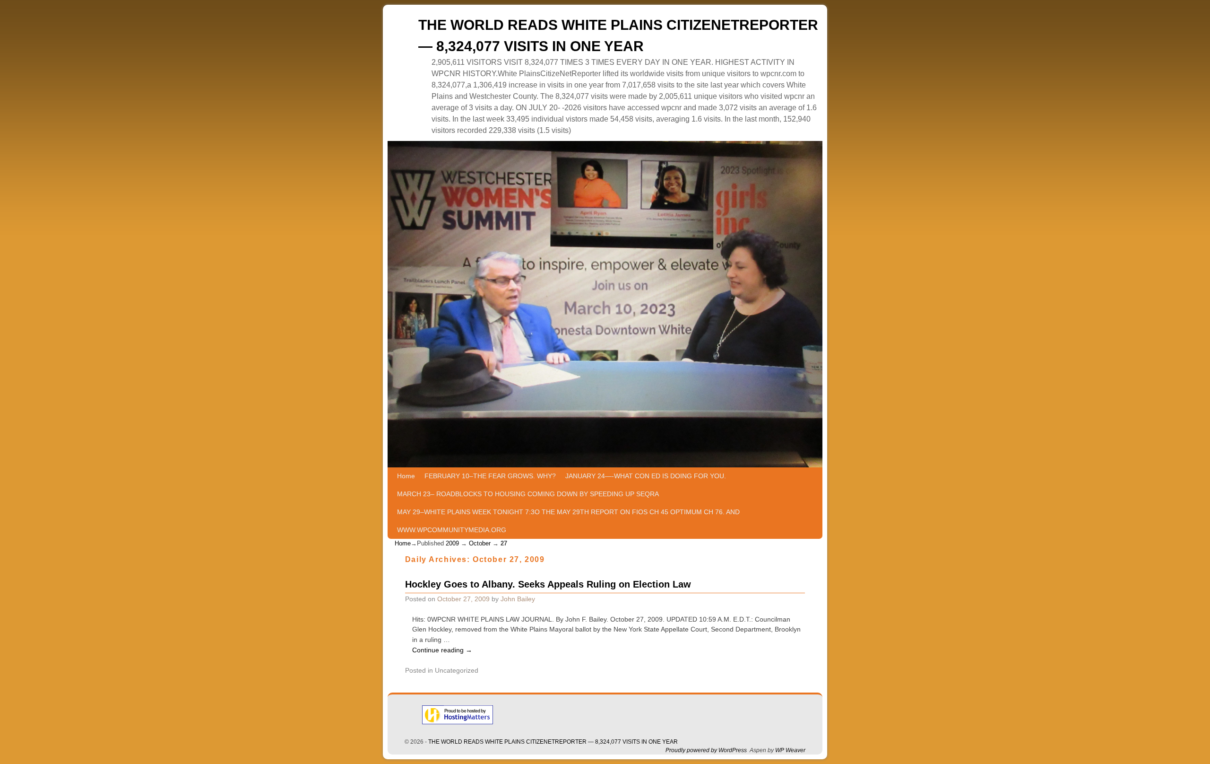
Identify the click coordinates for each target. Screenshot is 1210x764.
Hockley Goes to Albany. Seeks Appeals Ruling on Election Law (548, 584)
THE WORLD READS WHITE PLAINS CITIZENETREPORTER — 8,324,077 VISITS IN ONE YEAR (553, 741)
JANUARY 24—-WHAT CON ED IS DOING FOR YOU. (645, 476)
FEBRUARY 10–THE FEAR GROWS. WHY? (490, 476)
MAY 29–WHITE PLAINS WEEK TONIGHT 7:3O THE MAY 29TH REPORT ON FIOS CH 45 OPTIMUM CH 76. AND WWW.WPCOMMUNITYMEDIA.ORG (568, 521)
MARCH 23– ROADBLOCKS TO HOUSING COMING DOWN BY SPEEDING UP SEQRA (528, 494)
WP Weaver (790, 750)
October (480, 543)
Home (406, 476)
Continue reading (442, 650)
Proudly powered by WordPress (706, 750)
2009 (452, 543)
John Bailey (518, 599)
